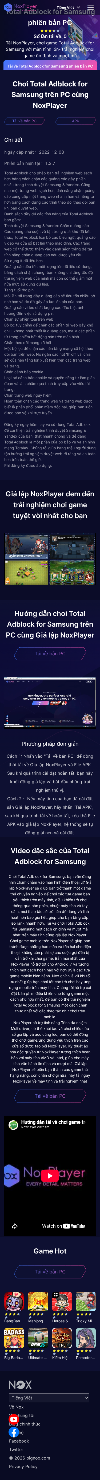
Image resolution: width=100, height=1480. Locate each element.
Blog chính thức (25, 1424)
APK (75, 121)
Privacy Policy (23, 1466)
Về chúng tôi (21, 1415)
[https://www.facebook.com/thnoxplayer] (14, 1432)
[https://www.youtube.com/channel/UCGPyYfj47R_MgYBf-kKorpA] (14, 1419)
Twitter (16, 1449)
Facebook (19, 1441)
